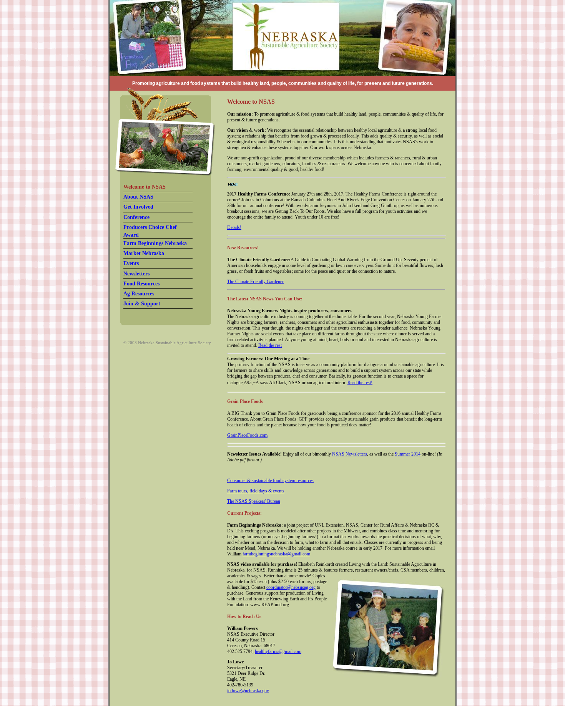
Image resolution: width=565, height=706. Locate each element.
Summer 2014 (408, 454)
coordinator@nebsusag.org (291, 587)
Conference (136, 217)
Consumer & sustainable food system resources (270, 480)
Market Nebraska (143, 253)
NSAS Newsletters (349, 454)
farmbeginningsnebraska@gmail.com (276, 554)
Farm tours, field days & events (255, 491)
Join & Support (141, 304)
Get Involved (138, 207)
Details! (234, 227)
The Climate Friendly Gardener (255, 281)
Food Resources (141, 284)
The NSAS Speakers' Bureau (253, 501)
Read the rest (270, 345)
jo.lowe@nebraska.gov (248, 690)
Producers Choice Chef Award (150, 231)
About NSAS (138, 197)
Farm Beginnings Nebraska (155, 243)
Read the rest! (359, 382)
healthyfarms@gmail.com (278, 651)
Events (131, 263)
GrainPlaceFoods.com (247, 435)
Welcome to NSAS (144, 187)
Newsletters (136, 274)
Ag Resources (138, 294)
